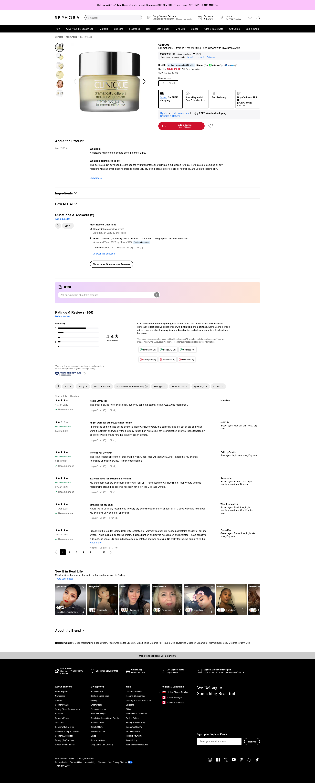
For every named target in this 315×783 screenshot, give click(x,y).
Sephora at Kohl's (134, 726)
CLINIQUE (163, 44)
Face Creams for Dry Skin (121, 642)
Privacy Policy (61, 762)
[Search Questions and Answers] (58, 226)
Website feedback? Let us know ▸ (157, 655)
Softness (211, 57)
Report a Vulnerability (64, 744)
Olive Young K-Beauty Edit (79, 28)
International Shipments (136, 713)
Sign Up (252, 741)
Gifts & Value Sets (213, 28)
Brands (194, 28)
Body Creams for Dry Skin (236, 642)
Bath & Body (163, 28)
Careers (58, 700)
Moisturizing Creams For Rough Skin (156, 642)
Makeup (104, 28)
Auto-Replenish (98, 722)
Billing (129, 709)
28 (104, 552)
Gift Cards (234, 28)
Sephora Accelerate (64, 735)
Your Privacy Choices (117, 762)
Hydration (191, 57)
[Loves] (250, 17)
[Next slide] (144, 81)
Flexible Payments (134, 735)
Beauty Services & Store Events (105, 718)
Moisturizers (71, 36)
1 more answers (101, 247)
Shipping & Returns (170, 115)
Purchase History (98, 709)
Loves (93, 735)
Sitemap (101, 762)
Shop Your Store (98, 740)
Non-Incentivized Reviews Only (130, 386)
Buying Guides (132, 718)
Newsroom (60, 695)
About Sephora (62, 691)
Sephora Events (62, 718)
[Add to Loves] (210, 126)
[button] (204, 65)
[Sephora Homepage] (67, 17)
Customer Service (134, 691)
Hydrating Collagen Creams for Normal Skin (199, 642)
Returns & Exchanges (135, 695)
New (58, 28)
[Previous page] (56, 552)
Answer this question (104, 253)
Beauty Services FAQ (135, 722)
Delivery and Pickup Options (138, 700)
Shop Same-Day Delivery (102, 744)
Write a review (62, 316)
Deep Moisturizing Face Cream (91, 642)
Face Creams (86, 36)
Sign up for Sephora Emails (212, 734)
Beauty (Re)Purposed (64, 740)
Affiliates (59, 713)
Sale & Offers (252, 28)
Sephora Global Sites (64, 726)
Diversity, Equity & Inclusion (67, 731)
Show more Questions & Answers (111, 264)
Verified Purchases (102, 386)
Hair (148, 28)
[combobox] (113, 17)
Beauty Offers (97, 726)
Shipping (130, 704)
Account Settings (98, 713)
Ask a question (184, 54)
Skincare (118, 28)
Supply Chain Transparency (67, 709)
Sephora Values (62, 704)
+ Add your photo (64, 578)
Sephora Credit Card (100, 695)
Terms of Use (76, 762)
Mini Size (180, 28)
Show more (96, 178)
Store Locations (133, 731)
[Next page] (111, 552)
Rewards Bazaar (98, 731)
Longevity (201, 57)
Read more (96, 542)
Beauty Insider (97, 691)
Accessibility (131, 740)
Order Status (96, 704)
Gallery (94, 700)
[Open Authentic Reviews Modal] (84, 373)
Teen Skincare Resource (137, 744)
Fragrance (134, 28)
